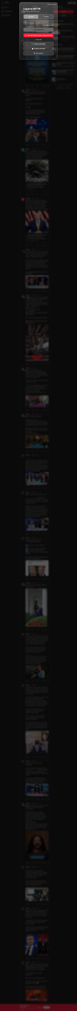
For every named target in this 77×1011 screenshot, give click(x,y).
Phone (47, 16)
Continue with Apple (39, 48)
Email (32, 16)
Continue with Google (39, 44)
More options (39, 53)
